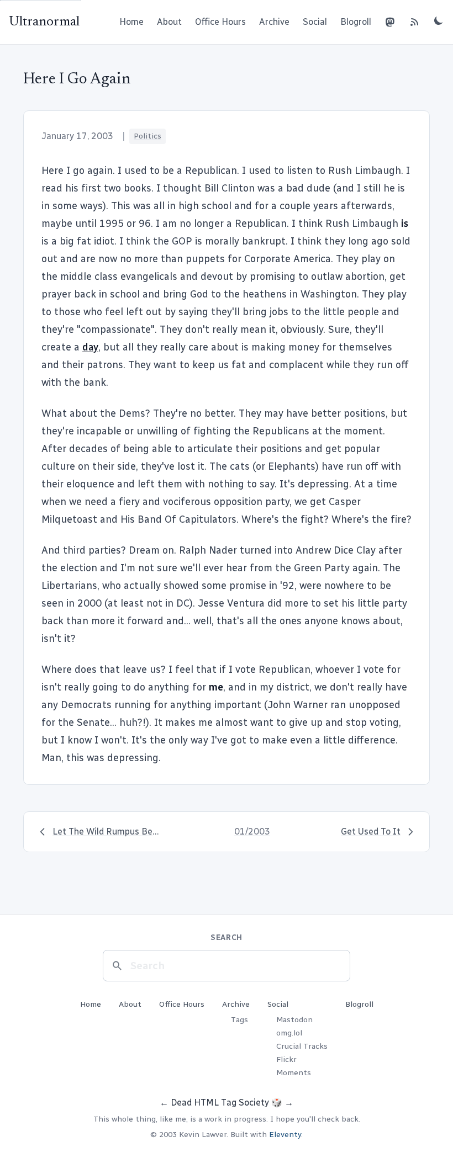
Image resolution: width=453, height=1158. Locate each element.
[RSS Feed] (414, 22)
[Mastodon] (390, 22)
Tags (239, 1019)
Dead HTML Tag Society (220, 1102)
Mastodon (294, 1019)
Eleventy (285, 1134)
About (169, 22)
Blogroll (355, 22)
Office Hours (220, 22)
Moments (293, 1072)
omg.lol (289, 1033)
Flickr (286, 1059)
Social (315, 22)
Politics (147, 136)
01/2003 (252, 831)
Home (131, 22)
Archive (274, 22)
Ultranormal (44, 22)
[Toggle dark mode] (438, 20)
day (90, 347)
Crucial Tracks (302, 1046)
